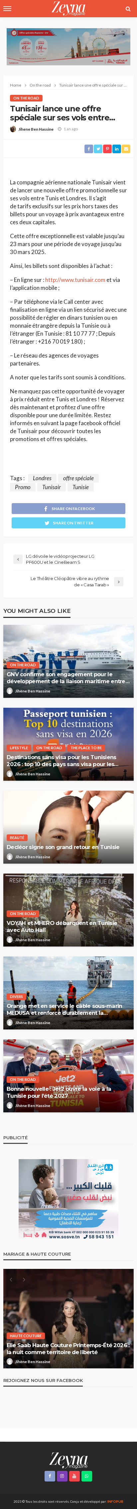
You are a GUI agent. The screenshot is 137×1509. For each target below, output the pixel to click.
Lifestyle (19, 748)
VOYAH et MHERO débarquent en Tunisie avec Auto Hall (62, 926)
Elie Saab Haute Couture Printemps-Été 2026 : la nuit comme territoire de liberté (68, 1348)
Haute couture (26, 1336)
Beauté (17, 837)
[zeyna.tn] (68, 1460)
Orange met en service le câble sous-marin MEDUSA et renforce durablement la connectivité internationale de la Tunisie (64, 1010)
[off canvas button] (7, 8)
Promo (23, 487)
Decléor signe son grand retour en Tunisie (63, 847)
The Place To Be (86, 748)
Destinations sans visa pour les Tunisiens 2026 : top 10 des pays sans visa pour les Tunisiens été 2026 (61, 761)
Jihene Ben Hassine (36, 129)
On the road (26, 98)
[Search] (128, 8)
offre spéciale (78, 478)
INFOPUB (115, 1501)
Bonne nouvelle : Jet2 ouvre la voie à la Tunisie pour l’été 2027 (59, 1092)
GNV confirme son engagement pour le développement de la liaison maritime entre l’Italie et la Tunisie (66, 678)
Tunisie (80, 487)
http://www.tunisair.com (75, 279)
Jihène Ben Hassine (32, 691)
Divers (16, 996)
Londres (42, 478)
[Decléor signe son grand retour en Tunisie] (68, 827)
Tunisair (51, 487)
